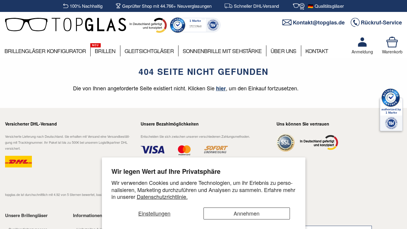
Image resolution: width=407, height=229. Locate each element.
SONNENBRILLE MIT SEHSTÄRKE (222, 51)
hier (221, 88)
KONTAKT (316, 51)
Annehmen (247, 213)
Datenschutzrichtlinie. (162, 196)
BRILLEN (105, 51)
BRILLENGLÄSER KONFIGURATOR (45, 51)
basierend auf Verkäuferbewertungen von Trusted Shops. (95, 194)
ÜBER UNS (283, 51)
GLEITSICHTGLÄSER (149, 51)
